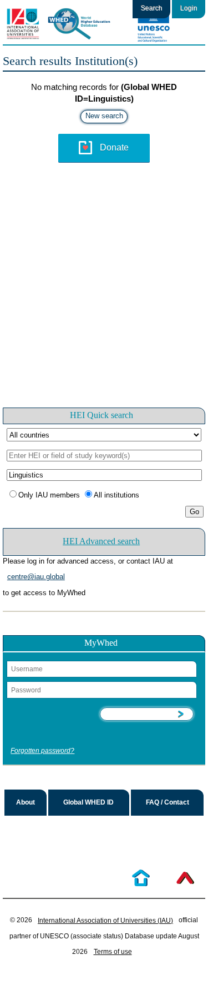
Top (185, 877)
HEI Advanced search (101, 541)
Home (141, 877)
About (25, 802)
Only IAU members (49, 495)
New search (104, 116)
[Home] (86, 23)
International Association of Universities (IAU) (105, 920)
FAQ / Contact (167, 802)
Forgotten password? (42, 751)
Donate (114, 147)
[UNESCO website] (152, 23)
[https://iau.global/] (22, 23)
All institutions (116, 495)
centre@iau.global (36, 576)
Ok (146, 714)
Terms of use (113, 952)
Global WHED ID (88, 802)
